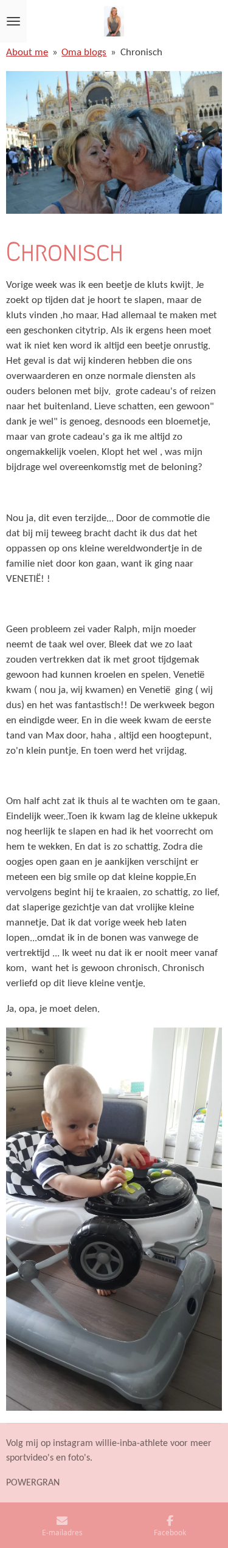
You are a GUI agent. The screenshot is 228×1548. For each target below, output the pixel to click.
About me (27, 53)
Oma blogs (83, 53)
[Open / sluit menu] (13, 21)
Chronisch (141, 53)
